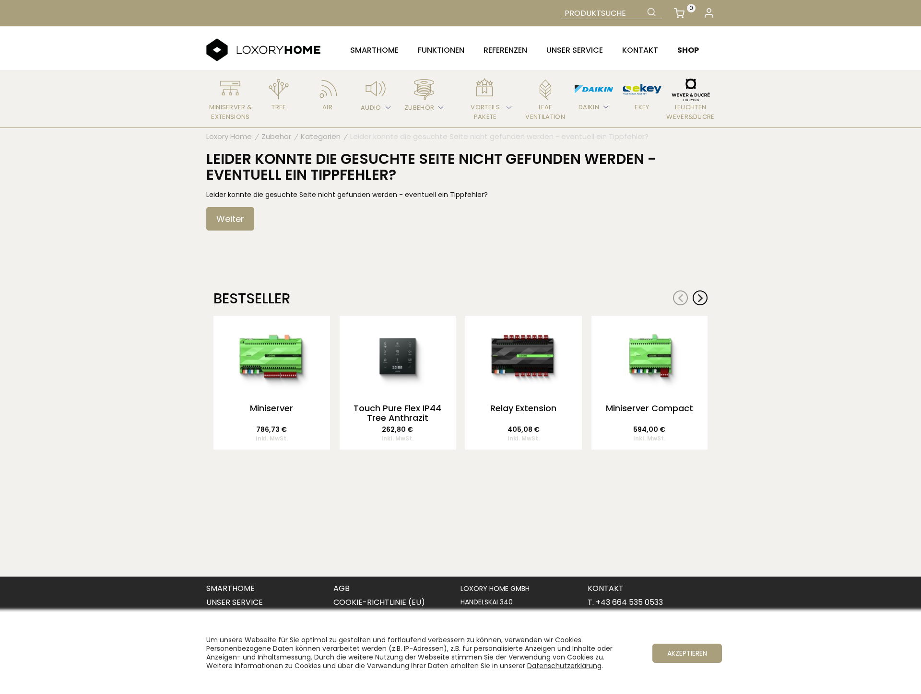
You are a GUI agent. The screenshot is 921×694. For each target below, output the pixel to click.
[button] (700, 297)
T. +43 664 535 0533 (625, 602)
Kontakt (640, 50)
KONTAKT (606, 588)
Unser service (574, 50)
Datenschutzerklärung (564, 666)
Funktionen (441, 50)
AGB (341, 588)
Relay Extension (523, 409)
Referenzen (505, 50)
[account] (709, 13)
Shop (688, 50)
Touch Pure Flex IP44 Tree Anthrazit (397, 413)
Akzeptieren (687, 653)
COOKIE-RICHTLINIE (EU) (379, 602)
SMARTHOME (230, 588)
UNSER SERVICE (234, 602)
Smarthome (374, 50)
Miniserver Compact (649, 409)
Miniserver (271, 409)
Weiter (230, 219)
